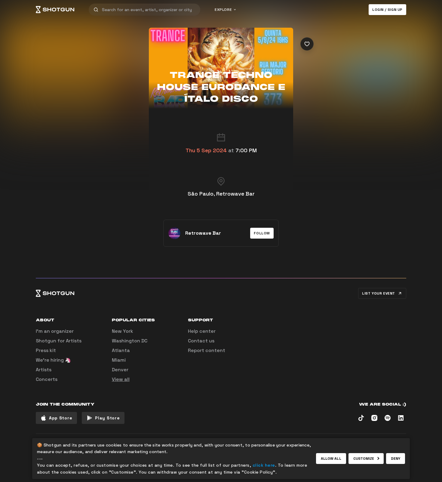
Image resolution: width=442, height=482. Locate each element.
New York (122, 331)
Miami (119, 360)
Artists (43, 369)
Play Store (107, 418)
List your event (378, 293)
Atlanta (121, 350)
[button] (262, 233)
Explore (223, 9)
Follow (262, 233)
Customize (363, 458)
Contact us (201, 341)
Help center (202, 331)
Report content (206, 350)
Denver (120, 369)
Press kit (46, 350)
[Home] (55, 9)
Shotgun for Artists (58, 341)
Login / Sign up (387, 9)
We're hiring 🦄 (53, 360)
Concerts (46, 379)
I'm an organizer (55, 331)
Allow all (331, 458)
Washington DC (129, 341)
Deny (395, 458)
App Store (60, 418)
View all (121, 379)
